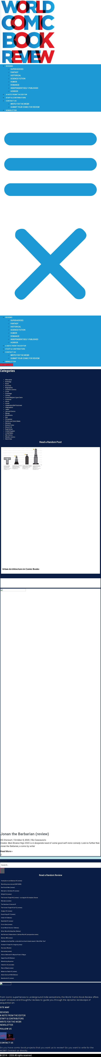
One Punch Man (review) (8, 887)
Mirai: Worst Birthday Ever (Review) (11, 931)
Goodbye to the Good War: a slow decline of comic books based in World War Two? (23, 941)
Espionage (8, 393)
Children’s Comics (10, 389)
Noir (6, 417)
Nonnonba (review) (6, 951)
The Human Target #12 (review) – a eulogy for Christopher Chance (19, 897)
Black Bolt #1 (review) (7, 921)
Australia (8, 385)
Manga (7, 413)
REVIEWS (9, 66)
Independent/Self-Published (13, 405)
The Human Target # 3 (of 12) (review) (11, 907)
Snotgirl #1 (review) (6, 911)
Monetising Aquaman (7, 961)
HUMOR (14, 82)
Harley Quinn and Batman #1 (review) (11, 880)
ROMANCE (15, 85)
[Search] (2, 870)
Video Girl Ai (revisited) (7, 964)
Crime (7, 391)
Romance (8, 423)
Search (3, 861)
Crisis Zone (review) (6, 924)
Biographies (9, 387)
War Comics (9, 435)
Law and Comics (10, 411)
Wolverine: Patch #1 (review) (9, 971)
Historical (8, 399)
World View (8, 439)
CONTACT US (11, 101)
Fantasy (7, 395)
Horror (7, 401)
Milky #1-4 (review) (6, 894)
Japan (7, 409)
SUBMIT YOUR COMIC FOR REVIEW (25, 107)
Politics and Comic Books (12, 421)
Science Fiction (9, 425)
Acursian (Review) (6, 948)
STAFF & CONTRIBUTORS (16, 98)
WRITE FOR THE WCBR (20, 104)
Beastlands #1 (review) (7, 978)
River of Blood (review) (7, 968)
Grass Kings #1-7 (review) (8, 914)
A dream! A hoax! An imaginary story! (11, 944)
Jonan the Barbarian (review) (24, 834)
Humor (7, 403)
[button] (50, 214)
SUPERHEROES (17, 69)
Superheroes (9, 429)
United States (9, 433)
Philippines (8, 419)
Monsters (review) (6, 901)
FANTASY (14, 72)
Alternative (8, 379)
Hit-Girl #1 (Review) (6, 917)
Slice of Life (8, 427)
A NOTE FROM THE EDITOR (16, 94)
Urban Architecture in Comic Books (20, 569)
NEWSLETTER (11, 110)
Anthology (8, 381)
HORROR (14, 91)
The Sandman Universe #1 (8, 904)
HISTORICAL (16, 75)
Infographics (9, 407)
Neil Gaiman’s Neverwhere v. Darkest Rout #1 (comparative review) (19, 934)
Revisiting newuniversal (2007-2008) (11, 884)
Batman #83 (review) (7, 938)
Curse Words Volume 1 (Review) (10, 927)
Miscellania (8, 415)
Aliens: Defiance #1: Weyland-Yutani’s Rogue (13, 954)
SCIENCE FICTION (18, 79)
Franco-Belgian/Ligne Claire (13, 397)
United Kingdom (10, 431)
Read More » (6, 851)
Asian (7, 383)
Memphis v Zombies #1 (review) (10, 891)
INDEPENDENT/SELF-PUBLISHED (24, 88)
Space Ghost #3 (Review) (8, 958)
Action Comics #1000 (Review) (9, 974)
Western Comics (10, 437)
